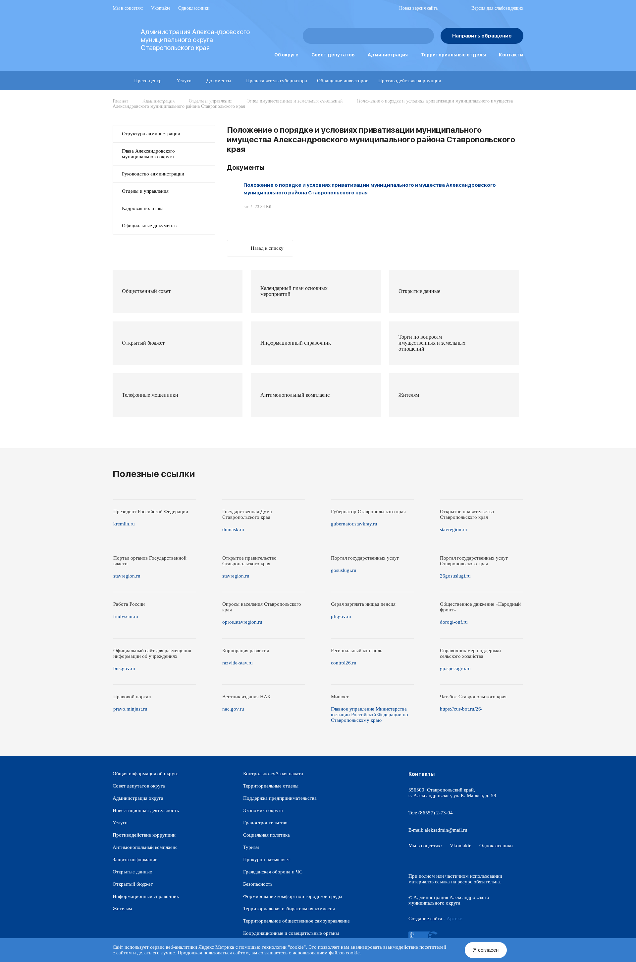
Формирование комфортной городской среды (292, 896)
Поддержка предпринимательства (280, 798)
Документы (218, 80)
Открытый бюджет (133, 884)
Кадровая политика (143, 208)
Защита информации (245, 100)
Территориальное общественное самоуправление (296, 921)
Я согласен (486, 950)
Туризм (251, 847)
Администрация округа (138, 798)
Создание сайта (425, 918)
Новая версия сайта (418, 8)
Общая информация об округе (146, 773)
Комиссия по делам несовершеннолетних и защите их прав (182, 119)
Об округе (286, 54)
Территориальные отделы (453, 54)
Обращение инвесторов (342, 80)
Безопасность (258, 884)
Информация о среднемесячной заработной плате (310, 119)
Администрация (388, 54)
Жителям (122, 908)
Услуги (184, 80)
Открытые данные (132, 871)
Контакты (511, 54)
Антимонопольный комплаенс (145, 847)
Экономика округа (263, 810)
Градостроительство (265, 822)
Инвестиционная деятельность (146, 810)
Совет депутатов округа (139, 786)
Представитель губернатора (276, 80)
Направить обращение (482, 36)
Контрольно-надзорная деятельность (398, 100)
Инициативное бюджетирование (313, 100)
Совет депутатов (333, 54)
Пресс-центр (148, 80)
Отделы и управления (145, 191)
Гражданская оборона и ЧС (272, 871)
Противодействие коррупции (409, 80)
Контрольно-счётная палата (273, 773)
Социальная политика (266, 835)
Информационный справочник (146, 896)
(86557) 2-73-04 (435, 812)
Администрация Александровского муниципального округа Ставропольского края (195, 40)
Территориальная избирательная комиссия (289, 908)
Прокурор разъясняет (266, 859)
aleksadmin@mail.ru (446, 830)
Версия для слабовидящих (497, 8)
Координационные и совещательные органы (165, 100)
